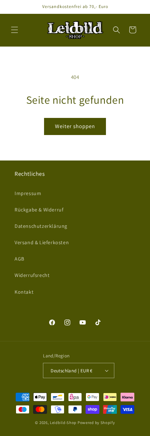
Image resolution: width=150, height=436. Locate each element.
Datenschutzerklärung (41, 226)
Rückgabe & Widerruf (39, 209)
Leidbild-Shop (63, 422)
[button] (15, 30)
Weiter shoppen (75, 126)
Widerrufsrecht (32, 275)
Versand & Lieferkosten (42, 242)
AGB (19, 258)
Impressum (28, 193)
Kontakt (24, 292)
